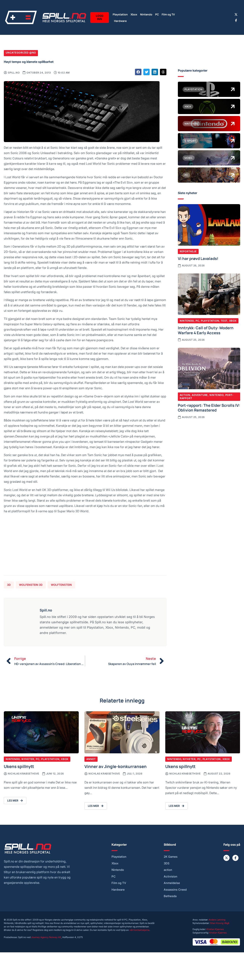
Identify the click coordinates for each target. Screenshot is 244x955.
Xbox (134, 14)
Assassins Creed (175, 890)
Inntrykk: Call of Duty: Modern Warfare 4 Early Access (206, 330)
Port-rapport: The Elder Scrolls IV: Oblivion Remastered (209, 407)
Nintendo (146, 14)
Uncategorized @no (21, 52)
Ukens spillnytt (19, 766)
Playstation (120, 14)
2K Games (170, 857)
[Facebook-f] (236, 20)
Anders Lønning (217, 919)
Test (224, 320)
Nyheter (28, 759)
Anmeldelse (172, 883)
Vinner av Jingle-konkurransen (115, 766)
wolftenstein (61, 585)
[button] (138, 72)
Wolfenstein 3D (31, 585)
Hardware (120, 21)
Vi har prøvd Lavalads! (198, 258)
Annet (91, 759)
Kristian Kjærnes (215, 929)
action (168, 870)
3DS (166, 863)
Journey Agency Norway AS (46, 937)
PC (157, 14)
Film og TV (168, 14)
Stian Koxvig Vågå (219, 923)
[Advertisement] (85, 546)
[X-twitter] (236, 14)
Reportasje (188, 251)
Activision (170, 876)
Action (185, 395)
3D (9, 585)
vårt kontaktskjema (139, 930)
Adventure (200, 395)
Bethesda (170, 896)
